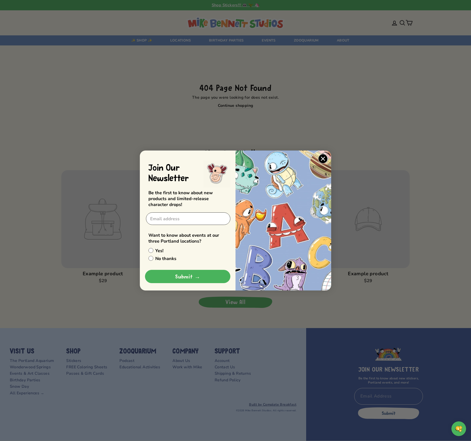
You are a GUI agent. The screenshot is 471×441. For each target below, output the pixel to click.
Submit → (187, 277)
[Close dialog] (323, 158)
